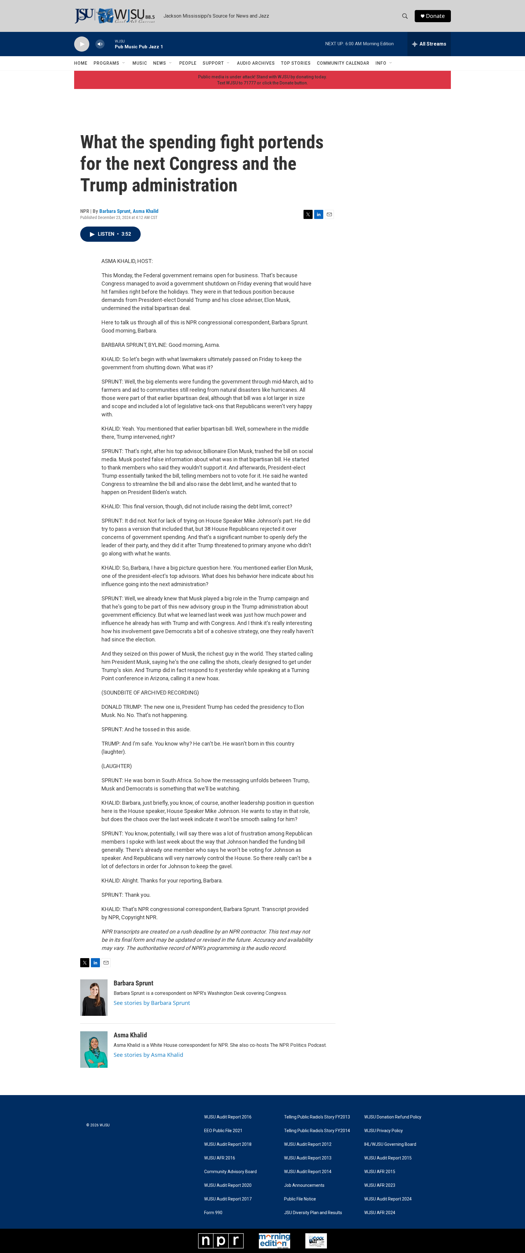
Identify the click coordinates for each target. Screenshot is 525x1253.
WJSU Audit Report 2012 (307, 1144)
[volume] (100, 44)
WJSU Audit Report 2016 (228, 1117)
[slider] (110, 44)
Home (81, 63)
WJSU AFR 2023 (379, 1185)
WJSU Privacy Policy (383, 1130)
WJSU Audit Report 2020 (228, 1185)
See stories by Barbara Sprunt (152, 1002)
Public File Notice (300, 1199)
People (188, 63)
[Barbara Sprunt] (94, 997)
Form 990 (213, 1212)
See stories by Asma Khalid (148, 1054)
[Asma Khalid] (94, 1049)
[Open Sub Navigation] (124, 63)
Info (381, 63)
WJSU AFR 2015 (379, 1171)
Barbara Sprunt (114, 211)
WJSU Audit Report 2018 (228, 1144)
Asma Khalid (145, 211)
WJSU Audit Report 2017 (228, 1199)
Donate (435, 16)
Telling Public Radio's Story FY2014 (317, 1130)
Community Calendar (343, 63)
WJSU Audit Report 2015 (388, 1158)
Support (213, 63)
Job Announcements (304, 1185)
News (159, 63)
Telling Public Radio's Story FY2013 (317, 1117)
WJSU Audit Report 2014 (307, 1171)
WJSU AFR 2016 (219, 1158)
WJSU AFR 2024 (379, 1212)
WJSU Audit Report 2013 (307, 1158)
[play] (82, 44)
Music (139, 63)
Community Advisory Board (230, 1171)
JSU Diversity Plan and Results (313, 1212)
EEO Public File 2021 (223, 1130)
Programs (106, 63)
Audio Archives (256, 63)
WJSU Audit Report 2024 (388, 1199)
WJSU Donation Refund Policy (392, 1117)
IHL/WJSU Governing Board (390, 1144)
